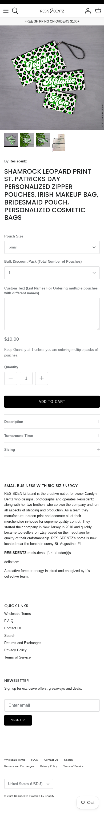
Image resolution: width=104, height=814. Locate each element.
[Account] (86, 11)
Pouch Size (13, 236)
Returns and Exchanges (22, 643)
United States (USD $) (25, 784)
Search (9, 636)
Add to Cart (52, 402)
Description (13, 422)
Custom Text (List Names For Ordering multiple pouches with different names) (51, 290)
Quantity (11, 367)
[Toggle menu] (6, 11)
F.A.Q (8, 621)
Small (13, 247)
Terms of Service (17, 657)
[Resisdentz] (52, 10)
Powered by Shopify (41, 795)
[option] (52, 77)
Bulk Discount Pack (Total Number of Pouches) (43, 261)
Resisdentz (18, 161)
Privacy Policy (15, 650)
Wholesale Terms (17, 614)
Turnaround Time (18, 436)
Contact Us (13, 628)
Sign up (18, 720)
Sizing (9, 450)
